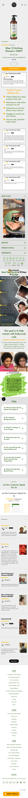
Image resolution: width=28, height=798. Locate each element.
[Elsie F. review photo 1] (23, 549)
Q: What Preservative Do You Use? (12, 438)
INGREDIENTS (6, 253)
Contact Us (14, 727)
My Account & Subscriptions (14, 713)
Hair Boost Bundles (14, 680)
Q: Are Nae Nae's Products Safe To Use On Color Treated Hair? (12, 459)
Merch (14, 704)
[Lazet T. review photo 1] (23, 626)
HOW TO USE (6, 196)
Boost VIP (14, 702)
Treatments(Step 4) (14, 688)
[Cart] (25, 4)
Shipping (14, 730)
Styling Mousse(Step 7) (14, 693)
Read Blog (14, 719)
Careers (14, 769)
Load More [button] (14, 661)
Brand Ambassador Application (14, 744)
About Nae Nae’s (14, 724)
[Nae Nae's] (14, 5)
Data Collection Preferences (14, 758)
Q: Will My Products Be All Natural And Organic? (12, 408)
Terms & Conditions (14, 766)
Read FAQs (14, 722)
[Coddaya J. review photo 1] (23, 648)
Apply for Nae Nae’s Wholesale (14, 747)
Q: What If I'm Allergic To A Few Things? (12, 428)
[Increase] (17, 64)
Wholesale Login (14, 750)
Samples (14, 699)
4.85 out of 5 (18, 499)
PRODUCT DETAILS (8, 248)
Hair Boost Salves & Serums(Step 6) (14, 691)
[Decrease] (11, 64)
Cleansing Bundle (6, 619)
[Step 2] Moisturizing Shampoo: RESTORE (7, 574)
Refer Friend (14, 716)
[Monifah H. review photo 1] (23, 600)
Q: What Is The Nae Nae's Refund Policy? (12, 470)
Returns (14, 735)
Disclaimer (14, 764)
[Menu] (3, 4)
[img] (5, 526)
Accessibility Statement (14, 755)
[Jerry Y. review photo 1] (23, 530)
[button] (5, 45)
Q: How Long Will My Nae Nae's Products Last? (12, 448)
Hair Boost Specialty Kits (14, 677)
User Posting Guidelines (14, 753)
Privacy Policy (14, 761)
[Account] (22, 4)
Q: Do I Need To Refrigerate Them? (10, 418)
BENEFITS (5, 243)
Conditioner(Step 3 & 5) (14, 685)
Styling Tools (14, 696)
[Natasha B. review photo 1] (23, 579)
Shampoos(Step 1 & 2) (14, 683)
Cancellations (14, 733)
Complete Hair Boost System (14, 674)
